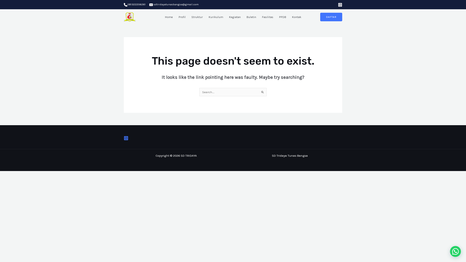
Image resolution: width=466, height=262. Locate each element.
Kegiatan (235, 17)
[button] (331, 17)
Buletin (251, 17)
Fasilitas (267, 17)
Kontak (296, 17)
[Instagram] (340, 5)
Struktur (197, 17)
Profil (182, 17)
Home (169, 17)
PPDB (282, 17)
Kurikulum (216, 17)
